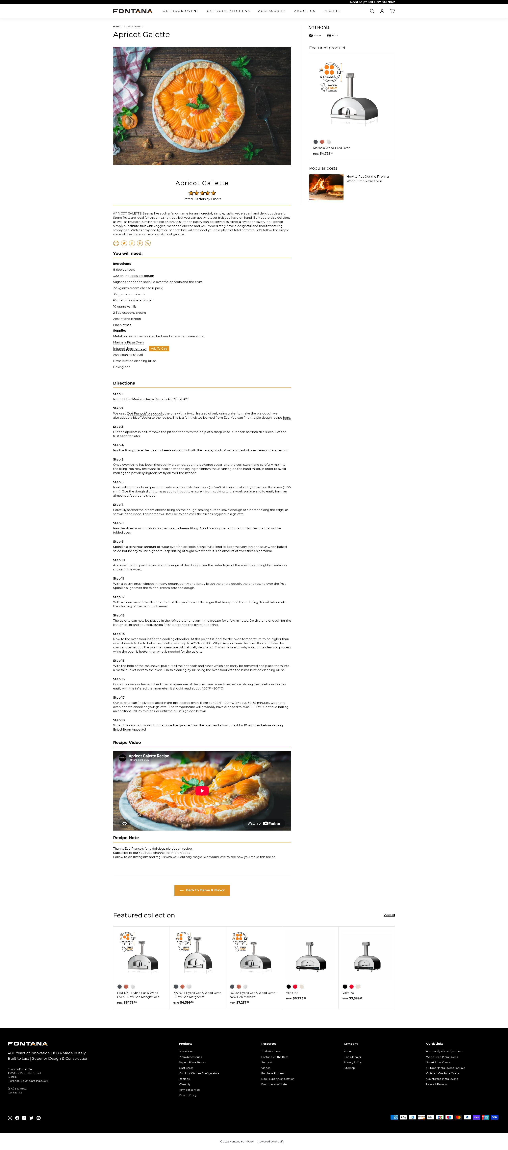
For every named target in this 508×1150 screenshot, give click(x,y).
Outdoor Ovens (181, 11)
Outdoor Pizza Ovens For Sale (445, 1067)
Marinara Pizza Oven (128, 342)
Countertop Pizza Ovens (442, 1078)
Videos (265, 1067)
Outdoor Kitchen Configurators (199, 1073)
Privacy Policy (353, 1062)
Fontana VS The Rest (274, 1057)
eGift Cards (186, 1067)
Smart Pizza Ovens (438, 1062)
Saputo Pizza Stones (192, 1062)
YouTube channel (152, 853)
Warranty (184, 1084)
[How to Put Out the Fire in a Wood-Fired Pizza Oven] (326, 187)
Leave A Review (436, 1084)
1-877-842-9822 (384, 2)
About (348, 1051)
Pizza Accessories (190, 1057)
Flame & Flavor (132, 26)
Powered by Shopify (271, 1141)
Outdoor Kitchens (228, 11)
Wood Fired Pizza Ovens (442, 1057)
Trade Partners (270, 1051)
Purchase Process (272, 1073)
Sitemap (349, 1067)
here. (287, 417)
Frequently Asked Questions (444, 1051)
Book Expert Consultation (277, 1078)
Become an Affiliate (274, 1084)
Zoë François (134, 848)
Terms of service (189, 1089)
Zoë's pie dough (142, 276)
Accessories (272, 11)
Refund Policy (188, 1095)
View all (389, 915)
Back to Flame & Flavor (205, 890)
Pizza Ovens (187, 1051)
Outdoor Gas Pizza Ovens (442, 1073)
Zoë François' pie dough (145, 413)
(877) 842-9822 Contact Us (17, 1090)
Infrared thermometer (130, 348)
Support (266, 1062)
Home (116, 26)
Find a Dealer (352, 1057)
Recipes (332, 11)
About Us (305, 11)
